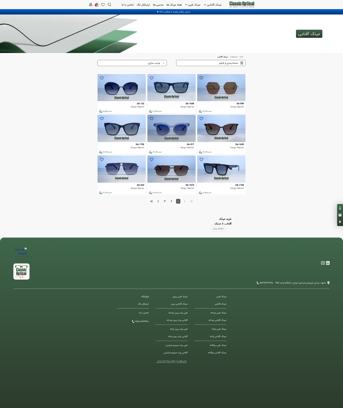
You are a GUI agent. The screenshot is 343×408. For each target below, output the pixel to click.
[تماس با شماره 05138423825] (340, 215)
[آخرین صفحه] (152, 201)
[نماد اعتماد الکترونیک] (20, 254)
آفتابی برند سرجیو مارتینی (176, 352)
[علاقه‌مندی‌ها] (103, 4)
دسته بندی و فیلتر (228, 63)
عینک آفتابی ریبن (179, 304)
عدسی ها (158, 4)
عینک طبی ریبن (180, 296)
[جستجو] (109, 4)
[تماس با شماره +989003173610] (340, 208)
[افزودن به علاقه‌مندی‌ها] (201, 78)
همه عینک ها (174, 4)
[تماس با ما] (340, 222)
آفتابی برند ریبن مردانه (177, 320)
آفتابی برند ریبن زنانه (178, 336)
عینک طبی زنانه (219, 329)
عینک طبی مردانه (218, 313)
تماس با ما (128, 4)
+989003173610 (142, 321)
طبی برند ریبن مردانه (178, 313)
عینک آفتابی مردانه (217, 320)
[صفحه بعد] (158, 201)
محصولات (234, 56)
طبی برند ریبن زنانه (179, 329)
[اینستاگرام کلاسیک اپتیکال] (323, 263)
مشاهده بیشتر (218, 228)
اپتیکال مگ (143, 4)
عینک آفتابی (214, 4)
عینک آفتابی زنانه (218, 336)
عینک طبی (194, 4)
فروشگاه (145, 296)
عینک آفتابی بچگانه (217, 352)
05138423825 (266, 283)
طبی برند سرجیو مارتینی (176, 345)
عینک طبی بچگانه (218, 345)
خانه (241, 56)
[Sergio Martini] (221, 87)
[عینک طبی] (328, 263)
